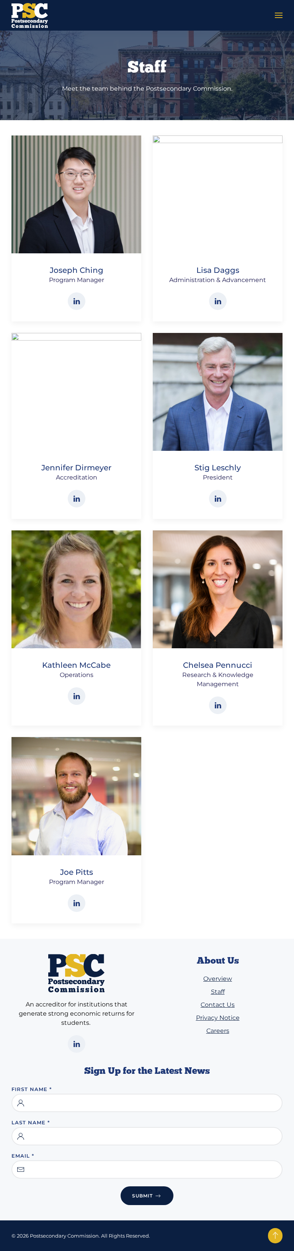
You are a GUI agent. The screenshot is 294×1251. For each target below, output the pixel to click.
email (22, 1156)
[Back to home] (29, 15)
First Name (31, 1089)
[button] (279, 15)
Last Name (30, 1122)
